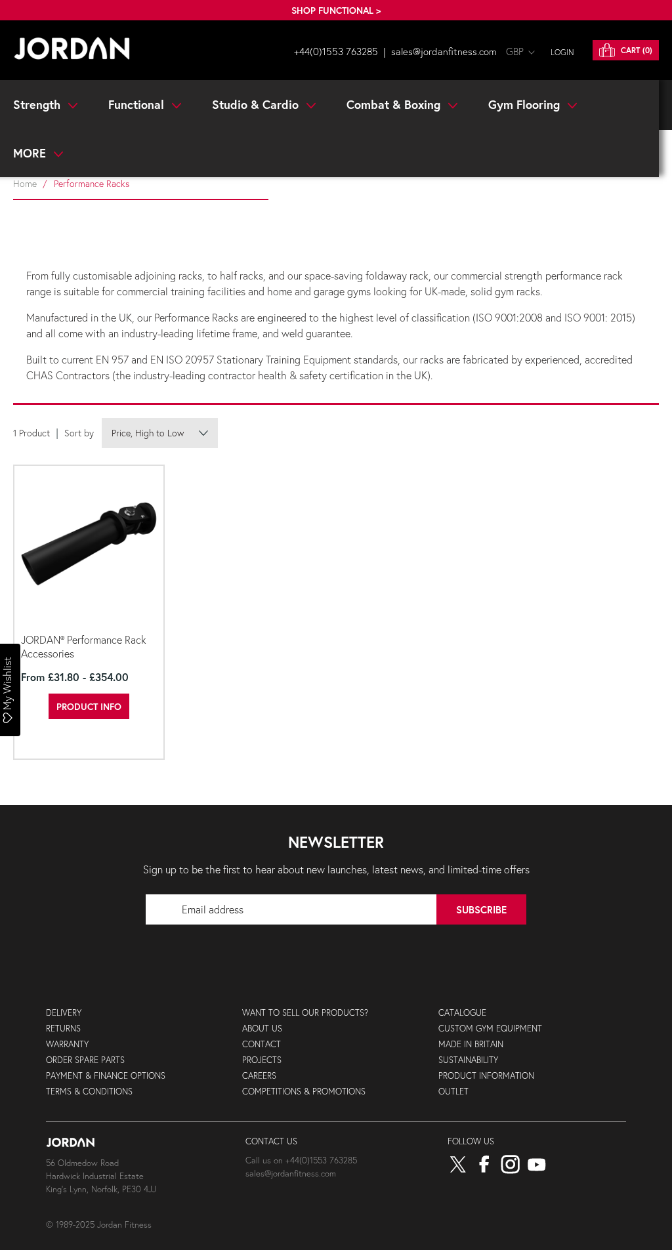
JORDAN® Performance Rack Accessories (83, 646)
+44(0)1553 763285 (336, 51)
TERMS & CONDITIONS (89, 1091)
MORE (31, 153)
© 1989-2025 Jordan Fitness (99, 1224)
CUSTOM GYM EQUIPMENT (490, 1028)
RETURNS (63, 1028)
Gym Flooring (525, 104)
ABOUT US (262, 1028)
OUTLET (453, 1091)
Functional (137, 104)
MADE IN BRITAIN (470, 1044)
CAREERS (259, 1075)
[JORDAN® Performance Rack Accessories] (88, 547)
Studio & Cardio (257, 104)
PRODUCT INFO (88, 706)
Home (25, 183)
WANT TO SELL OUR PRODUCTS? (305, 1012)
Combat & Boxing (395, 104)
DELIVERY (63, 1012)
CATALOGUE (462, 1012)
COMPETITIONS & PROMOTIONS (304, 1091)
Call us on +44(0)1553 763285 (301, 1160)
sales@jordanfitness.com (444, 51)
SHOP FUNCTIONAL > (336, 10)
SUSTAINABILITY (468, 1060)
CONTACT (261, 1044)
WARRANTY (67, 1044)
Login (562, 52)
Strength (38, 104)
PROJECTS (262, 1060)
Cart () (635, 50)
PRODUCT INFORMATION (486, 1075)
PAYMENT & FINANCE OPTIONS (105, 1075)
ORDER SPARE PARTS (85, 1060)
